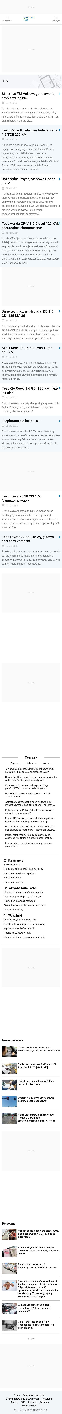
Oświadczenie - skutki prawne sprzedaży (25, 905)
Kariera (14, 1402)
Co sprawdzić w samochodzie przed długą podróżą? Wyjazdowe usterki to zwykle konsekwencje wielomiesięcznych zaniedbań (28, 787)
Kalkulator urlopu (12, 877)
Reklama (44, 1402)
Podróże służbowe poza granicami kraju (24, 937)
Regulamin (47, 1398)
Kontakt (32, 1402)
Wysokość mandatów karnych (19, 928)
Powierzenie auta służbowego (19, 901)
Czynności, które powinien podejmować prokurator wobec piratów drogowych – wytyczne (31, 778)
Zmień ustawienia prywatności (22, 1398)
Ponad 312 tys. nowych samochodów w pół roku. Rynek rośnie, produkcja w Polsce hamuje (30, 820)
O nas (17, 1395)
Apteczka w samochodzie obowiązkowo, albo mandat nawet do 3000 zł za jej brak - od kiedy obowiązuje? (28, 803)
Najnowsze (32, 763)
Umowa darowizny (13, 909)
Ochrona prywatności (34, 1395)
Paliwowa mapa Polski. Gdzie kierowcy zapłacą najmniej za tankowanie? (29, 811)
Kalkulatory (15, 860)
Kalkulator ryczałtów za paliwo (19, 873)
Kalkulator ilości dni (14, 882)
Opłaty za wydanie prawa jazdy (20, 919)
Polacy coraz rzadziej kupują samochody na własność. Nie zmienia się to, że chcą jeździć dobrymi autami (28, 837)
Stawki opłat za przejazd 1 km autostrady (25, 924)
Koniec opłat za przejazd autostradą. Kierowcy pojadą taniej (28, 844)
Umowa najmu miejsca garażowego (22, 896)
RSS (23, 1402)
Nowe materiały (12, 1040)
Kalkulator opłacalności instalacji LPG (23, 869)
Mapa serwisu (29, 1405)
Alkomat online (11, 864)
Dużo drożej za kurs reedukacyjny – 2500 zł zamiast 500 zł (27, 795)
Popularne (15, 763)
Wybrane (47, 763)
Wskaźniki (15, 915)
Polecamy (8, 1223)
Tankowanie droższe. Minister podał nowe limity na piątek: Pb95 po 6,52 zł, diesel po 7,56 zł (29, 770)
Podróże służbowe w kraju (17, 933)
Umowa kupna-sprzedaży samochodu (23, 892)
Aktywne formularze (22, 888)
